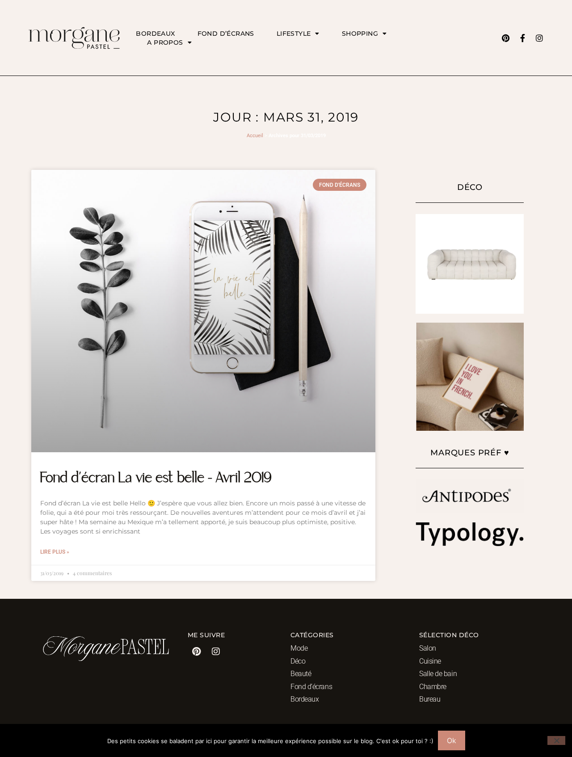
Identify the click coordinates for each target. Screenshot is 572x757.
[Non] (556, 740)
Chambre (432, 686)
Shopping (360, 33)
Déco (297, 661)
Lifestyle (294, 33)
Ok (451, 740)
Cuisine (430, 661)
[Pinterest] (505, 38)
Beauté (300, 673)
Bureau (429, 699)
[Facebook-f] (522, 38)
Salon (427, 648)
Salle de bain (438, 673)
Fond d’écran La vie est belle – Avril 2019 (156, 478)
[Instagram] (539, 38)
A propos (165, 42)
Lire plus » (54, 552)
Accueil (255, 136)
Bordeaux (155, 33)
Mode (298, 648)
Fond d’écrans (226, 33)
